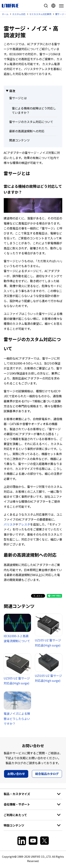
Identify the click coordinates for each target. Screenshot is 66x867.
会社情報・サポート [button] (17, 804)
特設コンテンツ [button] (14, 825)
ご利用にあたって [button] (15, 815)
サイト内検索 (46, 6)
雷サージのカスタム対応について (31, 121)
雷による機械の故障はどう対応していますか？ (34, 110)
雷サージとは (18, 98)
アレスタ (24, 524)
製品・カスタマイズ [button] (17, 794)
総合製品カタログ (47, 773)
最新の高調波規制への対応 (26, 131)
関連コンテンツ (19, 140)
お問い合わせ (16, 773)
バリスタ (9, 524)
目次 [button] (12, 91)
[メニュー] (60, 5)
